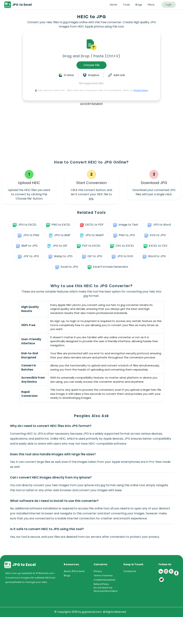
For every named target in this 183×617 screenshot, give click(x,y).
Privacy (98, 571)
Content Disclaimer (104, 579)
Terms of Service (103, 575)
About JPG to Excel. (74, 571)
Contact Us (129, 571)
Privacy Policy (141, 90)
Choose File (91, 65)
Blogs (67, 575)
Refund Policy (101, 584)
